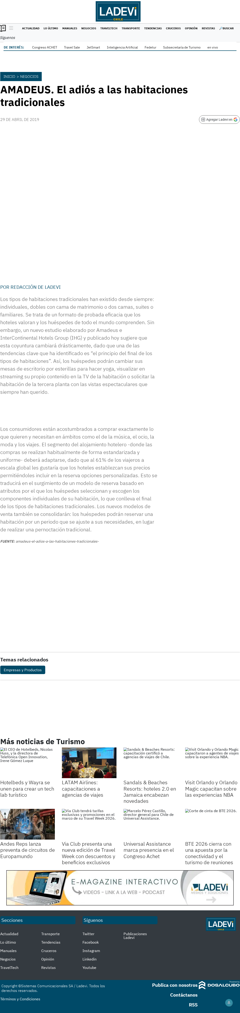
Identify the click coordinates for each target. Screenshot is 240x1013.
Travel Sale (72, 47)
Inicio (9, 76)
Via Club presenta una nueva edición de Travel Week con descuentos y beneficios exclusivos (88, 853)
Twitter (88, 933)
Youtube (89, 967)
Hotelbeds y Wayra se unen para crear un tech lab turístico (27, 788)
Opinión (191, 28)
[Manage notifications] (229, 1002)
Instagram (91, 950)
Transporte (131, 28)
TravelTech (108, 28)
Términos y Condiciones (20, 999)
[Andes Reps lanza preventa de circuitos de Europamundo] (27, 824)
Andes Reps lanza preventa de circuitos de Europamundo (27, 849)
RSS (193, 1005)
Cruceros (173, 28)
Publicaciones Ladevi (135, 935)
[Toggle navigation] (10, 28)
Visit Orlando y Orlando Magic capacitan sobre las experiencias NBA (211, 788)
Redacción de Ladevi (36, 287)
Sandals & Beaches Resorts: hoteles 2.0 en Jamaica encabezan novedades (150, 791)
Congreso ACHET (44, 47)
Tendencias (153, 28)
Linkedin (89, 959)
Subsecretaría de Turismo (182, 47)
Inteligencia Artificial (122, 47)
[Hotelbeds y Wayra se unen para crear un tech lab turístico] (27, 762)
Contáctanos (184, 995)
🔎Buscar (226, 28)
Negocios (88, 28)
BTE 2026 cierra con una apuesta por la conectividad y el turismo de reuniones (209, 853)
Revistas (208, 28)
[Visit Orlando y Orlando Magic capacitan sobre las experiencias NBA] (212, 762)
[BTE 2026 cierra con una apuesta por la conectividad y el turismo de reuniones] (212, 824)
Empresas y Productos (23, 670)
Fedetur (150, 47)
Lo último (51, 28)
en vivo (212, 47)
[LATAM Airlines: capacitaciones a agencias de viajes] (89, 762)
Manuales (69, 28)
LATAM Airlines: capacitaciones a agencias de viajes (82, 788)
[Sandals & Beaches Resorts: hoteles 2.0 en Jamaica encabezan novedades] (151, 762)
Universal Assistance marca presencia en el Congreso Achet (149, 849)
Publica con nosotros (175, 985)
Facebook (90, 942)
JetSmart (93, 47)
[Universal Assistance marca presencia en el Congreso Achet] (151, 824)
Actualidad (30, 28)
